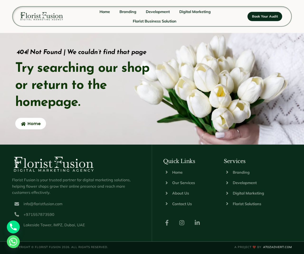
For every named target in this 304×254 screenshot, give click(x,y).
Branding (127, 11)
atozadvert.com (277, 247)
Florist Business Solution (154, 21)
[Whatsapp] (13, 241)
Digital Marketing (195, 11)
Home (105, 11)
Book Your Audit (265, 16)
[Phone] (13, 227)
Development (158, 11)
